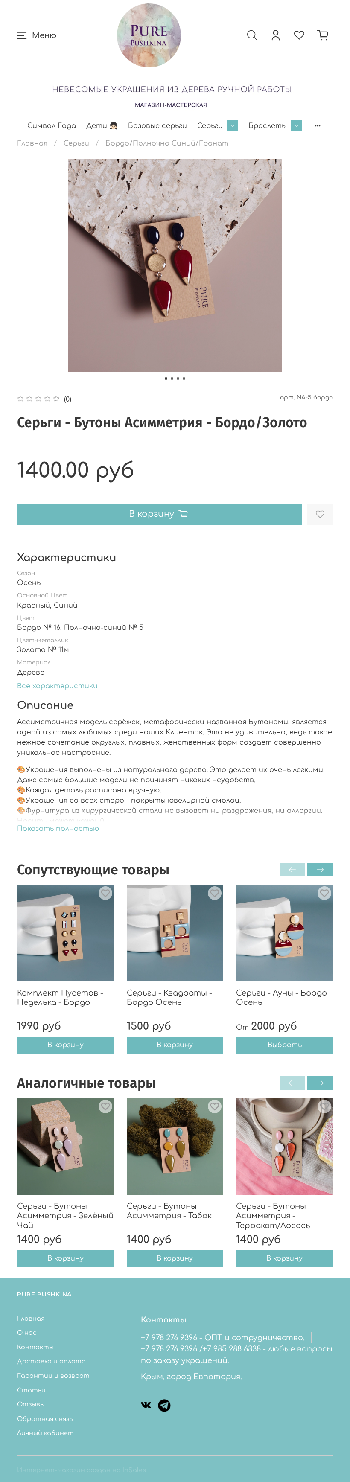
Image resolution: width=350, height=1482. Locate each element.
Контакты (35, 1347)
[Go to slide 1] (166, 378)
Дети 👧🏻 (102, 126)
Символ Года (51, 126)
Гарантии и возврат (53, 1375)
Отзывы (31, 1404)
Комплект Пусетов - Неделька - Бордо (60, 998)
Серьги (210, 126)
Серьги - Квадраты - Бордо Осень (169, 998)
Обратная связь (45, 1418)
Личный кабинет (45, 1433)
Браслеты (267, 126)
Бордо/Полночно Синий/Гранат (166, 143)
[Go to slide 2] (172, 378)
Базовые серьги (157, 126)
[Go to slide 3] (178, 378)
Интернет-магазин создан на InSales (81, 1470)
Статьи (31, 1390)
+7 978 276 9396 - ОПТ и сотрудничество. (223, 1338)
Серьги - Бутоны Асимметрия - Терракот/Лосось (273, 1216)
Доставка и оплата (51, 1361)
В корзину (65, 1045)
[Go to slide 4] (184, 378)
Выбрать (285, 1045)
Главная (32, 143)
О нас (27, 1332)
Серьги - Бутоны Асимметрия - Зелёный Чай (65, 1216)
